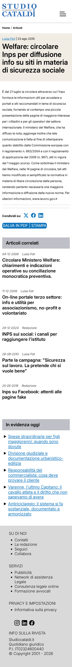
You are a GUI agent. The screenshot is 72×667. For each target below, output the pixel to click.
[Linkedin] (40, 215)
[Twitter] (26, 215)
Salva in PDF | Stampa (24, 225)
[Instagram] (17, 623)
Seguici (21, 549)
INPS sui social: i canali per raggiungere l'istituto (29, 336)
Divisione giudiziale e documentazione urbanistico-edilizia (35, 458)
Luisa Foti (8, 39)
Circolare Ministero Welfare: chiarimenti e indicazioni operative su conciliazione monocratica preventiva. (31, 268)
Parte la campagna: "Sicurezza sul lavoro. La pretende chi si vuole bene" (33, 365)
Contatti (21, 540)
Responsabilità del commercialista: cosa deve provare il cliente (33, 475)
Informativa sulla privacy (36, 609)
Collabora (23, 553)
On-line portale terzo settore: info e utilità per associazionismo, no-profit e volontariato (32, 305)
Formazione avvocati (33, 591)
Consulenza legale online (37, 586)
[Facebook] (33, 215)
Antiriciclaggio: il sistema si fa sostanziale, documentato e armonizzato (35, 508)
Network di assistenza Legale (34, 579)
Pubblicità (23, 572)
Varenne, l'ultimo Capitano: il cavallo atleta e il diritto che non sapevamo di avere (37, 491)
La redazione (26, 544)
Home (6, 27)
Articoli (17, 27)
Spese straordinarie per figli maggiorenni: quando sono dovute (34, 441)
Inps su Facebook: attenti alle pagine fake (32, 394)
